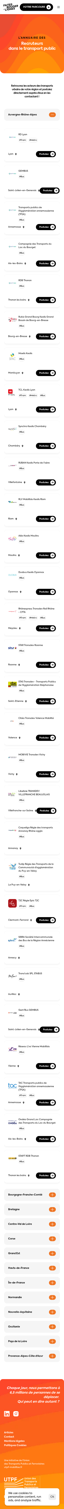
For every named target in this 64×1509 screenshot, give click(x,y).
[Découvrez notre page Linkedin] (7, 1413)
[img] (16, 1414)
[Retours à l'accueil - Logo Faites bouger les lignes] (10, 7)
